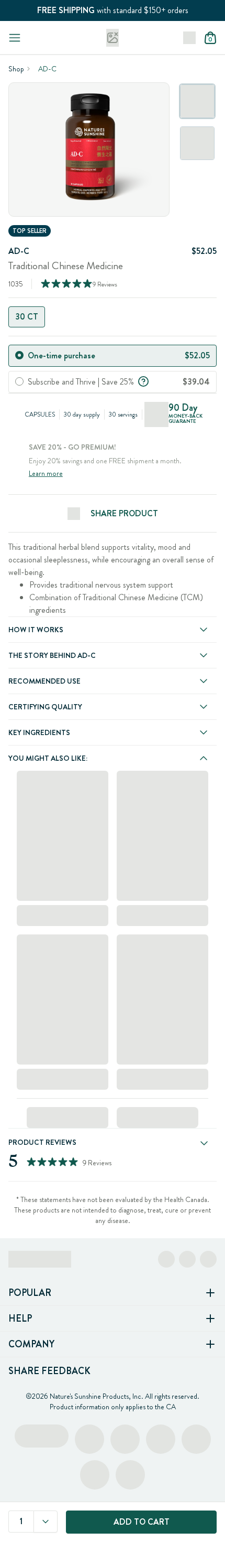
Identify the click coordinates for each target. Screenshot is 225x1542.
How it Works (35, 629)
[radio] (19, 355)
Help (20, 1318)
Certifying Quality (45, 706)
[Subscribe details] (143, 380)
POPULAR (29, 1293)
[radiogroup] (112, 316)
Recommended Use (44, 681)
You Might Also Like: (47, 758)
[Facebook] (166, 1259)
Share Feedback (49, 1371)
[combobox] (45, 1522)
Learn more (46, 473)
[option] (197, 101)
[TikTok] (208, 1259)
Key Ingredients (39, 732)
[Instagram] (187, 1259)
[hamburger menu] (14, 37)
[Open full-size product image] (89, 149)
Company (31, 1344)
